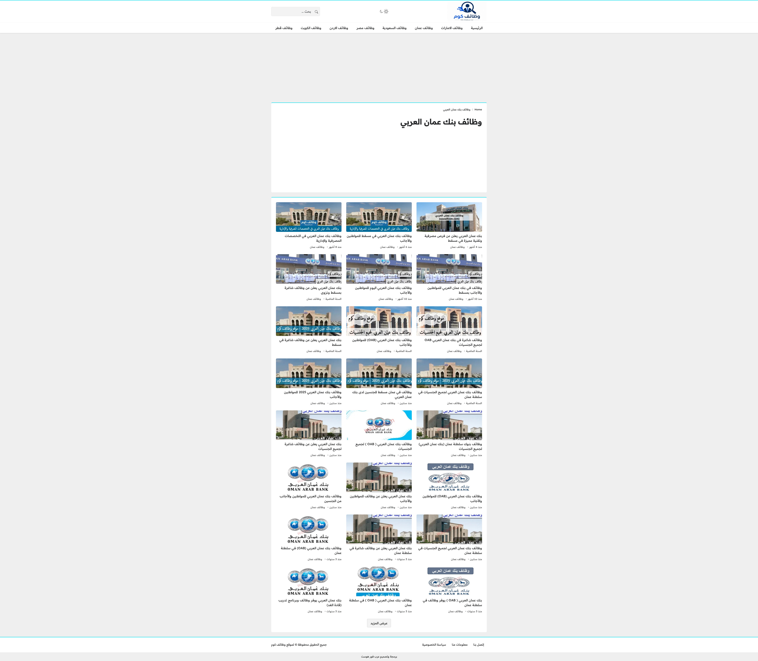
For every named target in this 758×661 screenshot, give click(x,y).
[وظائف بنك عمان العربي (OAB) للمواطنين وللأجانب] (379, 330)
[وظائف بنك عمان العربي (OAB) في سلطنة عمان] (308, 538)
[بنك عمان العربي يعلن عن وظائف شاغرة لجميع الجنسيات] (308, 434)
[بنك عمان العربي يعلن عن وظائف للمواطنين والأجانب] (379, 486)
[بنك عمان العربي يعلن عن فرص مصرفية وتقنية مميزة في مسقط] (449, 226)
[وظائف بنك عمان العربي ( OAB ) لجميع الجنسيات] (379, 434)
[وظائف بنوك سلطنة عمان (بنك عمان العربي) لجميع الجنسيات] (449, 434)
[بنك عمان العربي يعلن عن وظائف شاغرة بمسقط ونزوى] (308, 278)
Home (478, 109)
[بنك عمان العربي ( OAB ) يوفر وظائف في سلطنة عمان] (449, 590)
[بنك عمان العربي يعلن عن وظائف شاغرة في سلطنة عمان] (379, 538)
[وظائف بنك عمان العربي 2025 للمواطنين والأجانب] (308, 382)
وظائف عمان (457, 246)
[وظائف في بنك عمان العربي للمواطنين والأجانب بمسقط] (449, 278)
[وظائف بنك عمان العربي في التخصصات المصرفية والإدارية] (308, 226)
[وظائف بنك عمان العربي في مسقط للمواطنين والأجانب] (379, 226)
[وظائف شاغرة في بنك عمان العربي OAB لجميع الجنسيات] (449, 330)
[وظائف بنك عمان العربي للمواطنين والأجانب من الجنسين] (308, 486)
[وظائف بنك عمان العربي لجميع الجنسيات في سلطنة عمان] (449, 382)
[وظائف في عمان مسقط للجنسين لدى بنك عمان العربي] (379, 382)
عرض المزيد (379, 623)
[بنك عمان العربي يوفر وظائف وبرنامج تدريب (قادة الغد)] (308, 590)
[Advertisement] (379, 65)
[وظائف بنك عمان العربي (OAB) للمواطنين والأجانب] (449, 486)
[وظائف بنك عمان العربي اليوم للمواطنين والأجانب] (379, 278)
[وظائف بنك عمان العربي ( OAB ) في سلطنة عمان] (379, 590)
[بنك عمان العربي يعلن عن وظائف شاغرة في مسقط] (308, 330)
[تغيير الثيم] (383, 11)
